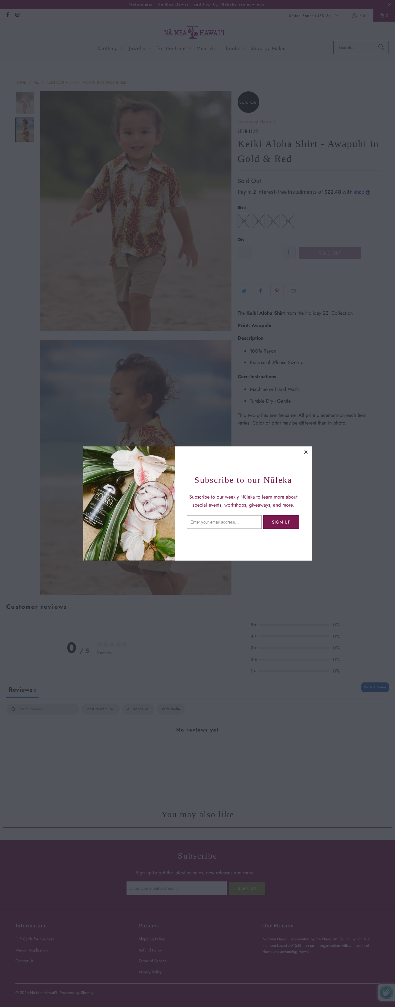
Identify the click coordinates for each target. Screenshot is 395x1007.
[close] (306, 452)
